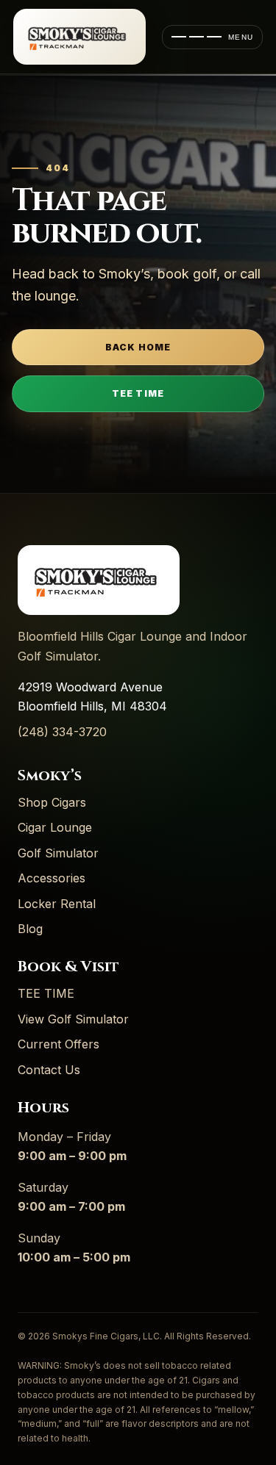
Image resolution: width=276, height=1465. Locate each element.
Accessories (51, 878)
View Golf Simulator (73, 1019)
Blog (30, 928)
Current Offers (58, 1044)
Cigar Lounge (55, 827)
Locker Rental (57, 903)
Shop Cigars (52, 802)
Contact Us (49, 1069)
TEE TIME (138, 393)
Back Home (138, 347)
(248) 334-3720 (62, 731)
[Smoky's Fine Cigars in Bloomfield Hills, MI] (79, 37)
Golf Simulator (58, 853)
